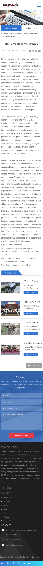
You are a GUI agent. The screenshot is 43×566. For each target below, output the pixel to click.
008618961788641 (14, 540)
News (12, 34)
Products (7, 502)
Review (6, 517)
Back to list (35, 365)
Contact (7, 521)
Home (6, 34)
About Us (7, 498)
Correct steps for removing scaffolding (15, 265)
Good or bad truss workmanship (13, 262)
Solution (7, 505)
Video (6, 509)
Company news (11, 28)
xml (40, 557)
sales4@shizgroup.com (15, 545)
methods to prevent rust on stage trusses (16, 248)
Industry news (31, 28)
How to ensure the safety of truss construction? (19, 258)
